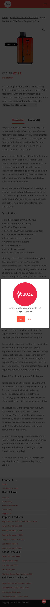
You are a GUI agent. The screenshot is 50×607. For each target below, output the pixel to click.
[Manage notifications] (44, 601)
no (29, 319)
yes (20, 319)
